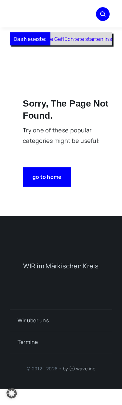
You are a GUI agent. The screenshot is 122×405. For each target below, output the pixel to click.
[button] (11, 393)
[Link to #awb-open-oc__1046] (103, 14)
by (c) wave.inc (79, 368)
